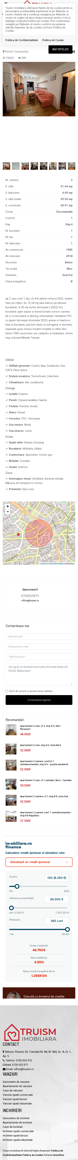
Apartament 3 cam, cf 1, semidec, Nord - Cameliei (45, 780)
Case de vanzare (13, 1090)
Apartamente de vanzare (17, 1086)
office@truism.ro (24, 1069)
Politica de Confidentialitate (21, 40)
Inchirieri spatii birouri (15, 1135)
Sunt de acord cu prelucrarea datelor (31, 691)
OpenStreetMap (56, 563)
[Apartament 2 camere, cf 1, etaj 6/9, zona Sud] (11, 800)
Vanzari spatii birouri (15, 1099)
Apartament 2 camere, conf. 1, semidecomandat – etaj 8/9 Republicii (46, 814)
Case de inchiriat (12, 1127)
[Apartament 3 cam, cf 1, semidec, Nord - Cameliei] (11, 784)
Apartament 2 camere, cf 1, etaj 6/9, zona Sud (44, 796)
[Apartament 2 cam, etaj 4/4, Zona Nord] (11, 748)
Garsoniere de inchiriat (16, 1118)
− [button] (8, 511)
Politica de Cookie (53, 40)
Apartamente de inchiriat (17, 1122)
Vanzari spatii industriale (17, 1103)
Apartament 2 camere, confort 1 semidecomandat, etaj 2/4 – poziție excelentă (44, 763)
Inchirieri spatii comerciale (18, 1131)
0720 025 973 (24, 1060)
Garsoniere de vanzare (16, 1081)
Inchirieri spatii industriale (18, 1140)
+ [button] (8, 506)
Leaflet (43, 563)
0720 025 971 (20, 1064)
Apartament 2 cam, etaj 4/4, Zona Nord (40, 744)
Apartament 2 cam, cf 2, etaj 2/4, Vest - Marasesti (41, 727)
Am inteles (60, 49)
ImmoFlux (58, 1155)
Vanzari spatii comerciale (18, 1094)
